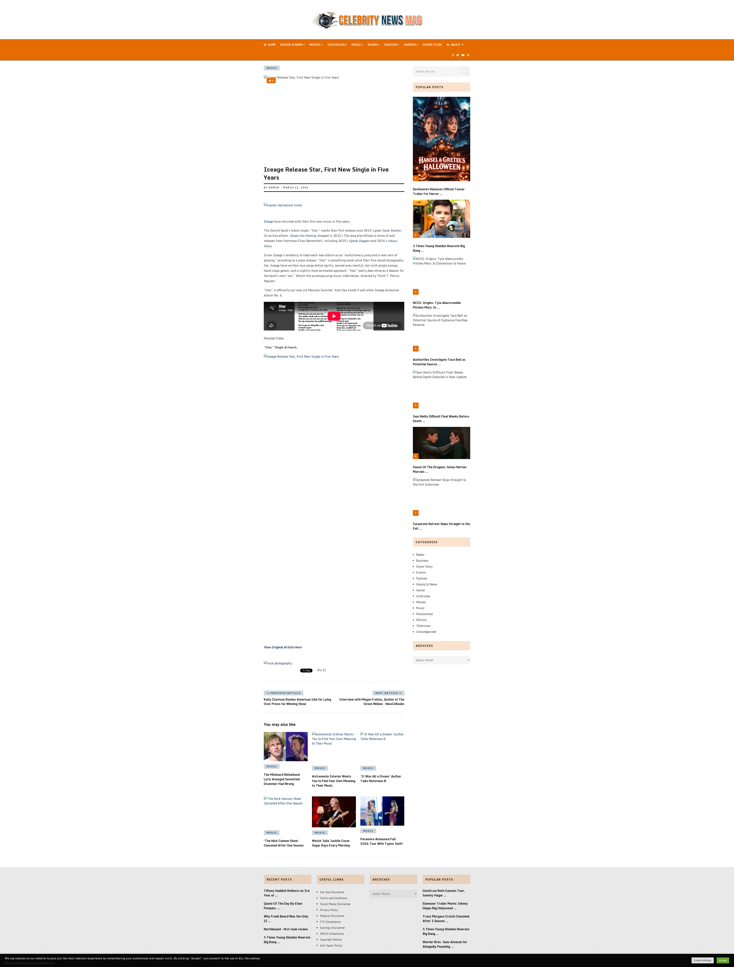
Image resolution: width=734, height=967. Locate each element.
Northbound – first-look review (286, 929)
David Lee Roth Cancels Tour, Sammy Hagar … (444, 893)
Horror (410, 44)
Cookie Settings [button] (702, 960)
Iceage (268, 221)
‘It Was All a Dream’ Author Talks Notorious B (380, 778)
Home (271, 44)
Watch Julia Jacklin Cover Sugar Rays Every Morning (331, 843)
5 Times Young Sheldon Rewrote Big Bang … (439, 248)
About (455, 44)
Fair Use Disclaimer (332, 892)
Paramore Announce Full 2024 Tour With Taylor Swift (381, 841)
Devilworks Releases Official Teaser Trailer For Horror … (439, 191)
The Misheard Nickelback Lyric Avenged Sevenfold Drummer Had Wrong (282, 779)
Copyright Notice (331, 939)
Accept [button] (723, 960)
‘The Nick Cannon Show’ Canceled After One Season (284, 843)
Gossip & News (291, 44)
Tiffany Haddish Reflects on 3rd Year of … (286, 893)
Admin (274, 187)
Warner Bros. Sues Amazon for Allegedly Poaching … (445, 944)
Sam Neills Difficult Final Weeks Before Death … (441, 418)
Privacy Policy (329, 910)
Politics (421, 619)
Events (421, 572)
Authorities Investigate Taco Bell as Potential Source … (439, 361)
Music (357, 44)
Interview (423, 596)
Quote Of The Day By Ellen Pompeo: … (283, 905)
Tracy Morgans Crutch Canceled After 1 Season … (446, 918)
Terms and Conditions (333, 898)
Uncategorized (426, 631)
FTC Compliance (330, 922)
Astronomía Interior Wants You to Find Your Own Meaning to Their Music (333, 781)
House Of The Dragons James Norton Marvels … (439, 469)
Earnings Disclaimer (332, 927)
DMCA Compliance (332, 933)
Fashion (391, 44)
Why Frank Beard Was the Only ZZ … (286, 918)
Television (336, 44)
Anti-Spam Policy (331, 945)
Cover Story (432, 44)
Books (373, 44)
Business (422, 560)
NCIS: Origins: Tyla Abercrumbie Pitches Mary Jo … (437, 305)
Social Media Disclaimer (335, 904)
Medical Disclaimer (332, 916)
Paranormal (424, 613)
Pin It (321, 670)
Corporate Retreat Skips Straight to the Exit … (441, 526)
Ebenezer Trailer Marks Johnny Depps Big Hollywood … (445, 905)
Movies (315, 44)
